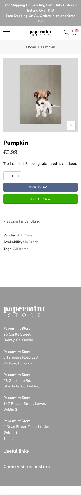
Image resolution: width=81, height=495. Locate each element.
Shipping (32, 163)
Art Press (25, 235)
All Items (20, 248)
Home (31, 47)
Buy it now (40, 199)
